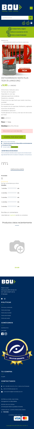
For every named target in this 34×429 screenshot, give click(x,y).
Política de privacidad (6, 312)
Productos (4, 40)
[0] (23, 23)
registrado (12, 215)
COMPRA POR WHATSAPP (13, 137)
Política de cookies (5, 318)
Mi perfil (3, 376)
